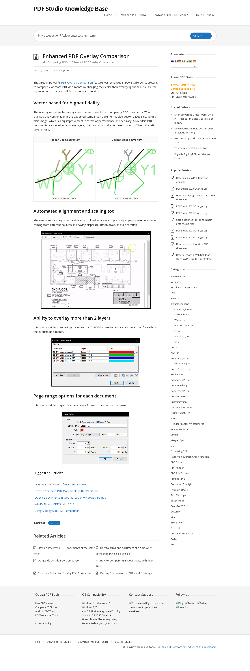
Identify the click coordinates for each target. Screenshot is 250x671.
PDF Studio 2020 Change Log (191, 230)
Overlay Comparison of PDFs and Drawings (62, 484)
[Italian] (183, 61)
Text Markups (178, 495)
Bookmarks (177, 374)
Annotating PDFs (180, 358)
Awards (175, 353)
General (175, 528)
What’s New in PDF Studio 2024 (191, 148)
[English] (172, 61)
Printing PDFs (178, 478)
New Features (178, 276)
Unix (176, 342)
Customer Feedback (182, 533)
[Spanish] (194, 61)
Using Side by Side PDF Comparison (57, 510)
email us (134, 611)
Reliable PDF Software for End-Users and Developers (187, 647)
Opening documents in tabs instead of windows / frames (70, 497)
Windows (179, 320)
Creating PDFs (178, 396)
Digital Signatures (180, 412)
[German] (179, 61)
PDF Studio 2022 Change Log (191, 206)
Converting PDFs (180, 391)
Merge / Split (178, 440)
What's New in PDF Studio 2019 (54, 504)
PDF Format (177, 462)
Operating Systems (181, 309)
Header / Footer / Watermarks (187, 423)
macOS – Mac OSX (184, 325)
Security (175, 511)
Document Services (181, 407)
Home (108, 15)
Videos (174, 517)
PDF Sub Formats (180, 473)
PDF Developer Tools (46, 615)
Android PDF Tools (45, 611)
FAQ (173, 293)
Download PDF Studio (132, 15)
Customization (179, 402)
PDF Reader (177, 467)
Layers (174, 434)
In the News (177, 522)
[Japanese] (187, 61)
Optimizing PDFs (180, 451)
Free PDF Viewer (44, 603)
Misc (173, 544)
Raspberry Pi (181, 336)
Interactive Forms (180, 429)
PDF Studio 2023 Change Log (191, 188)
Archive (175, 539)
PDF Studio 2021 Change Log (191, 213)
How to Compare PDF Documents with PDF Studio (66, 491)
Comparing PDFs (58, 62)
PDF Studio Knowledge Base (70, 8)
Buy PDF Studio (204, 15)
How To (175, 298)
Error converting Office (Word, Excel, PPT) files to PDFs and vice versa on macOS (194, 118)
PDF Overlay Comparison (77, 82)
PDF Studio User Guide (183, 96)
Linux (177, 331)
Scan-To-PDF (178, 506)
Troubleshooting (180, 304)
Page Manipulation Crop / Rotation (190, 456)
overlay (54, 523)
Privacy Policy (43, 623)
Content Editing (179, 385)
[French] (176, 61)
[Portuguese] (190, 61)
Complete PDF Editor (46, 607)
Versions (176, 282)
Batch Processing (180, 369)
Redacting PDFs (179, 489)
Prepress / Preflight (181, 484)
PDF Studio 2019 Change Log (191, 237)
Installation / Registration (184, 287)
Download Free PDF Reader (170, 15)
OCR (173, 445)
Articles (175, 347)
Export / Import (182, 363)
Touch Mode (177, 500)
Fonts (174, 418)
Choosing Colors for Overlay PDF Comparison (65, 573)
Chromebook (181, 314)
